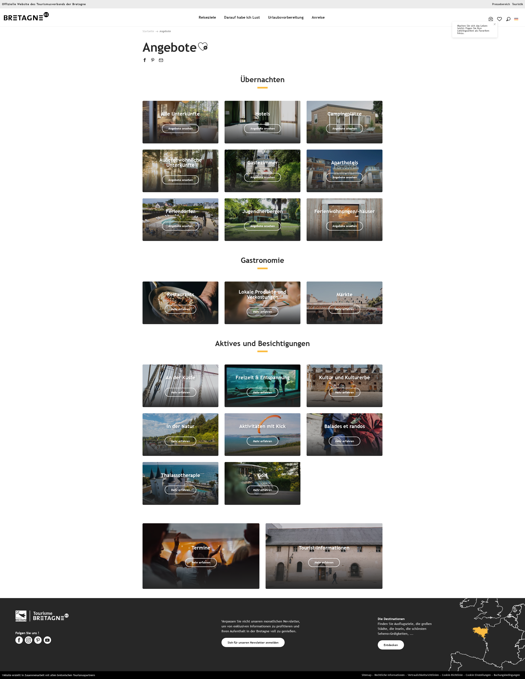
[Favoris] (500, 19)
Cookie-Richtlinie (452, 675)
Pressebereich (501, 4)
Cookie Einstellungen (478, 675)
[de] (516, 19)
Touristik (517, 4)
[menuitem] (26, 17)
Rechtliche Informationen (389, 675)
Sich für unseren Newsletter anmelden (253, 642)
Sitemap (366, 675)
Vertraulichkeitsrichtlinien (423, 675)
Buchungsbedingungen (507, 675)
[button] (508, 19)
